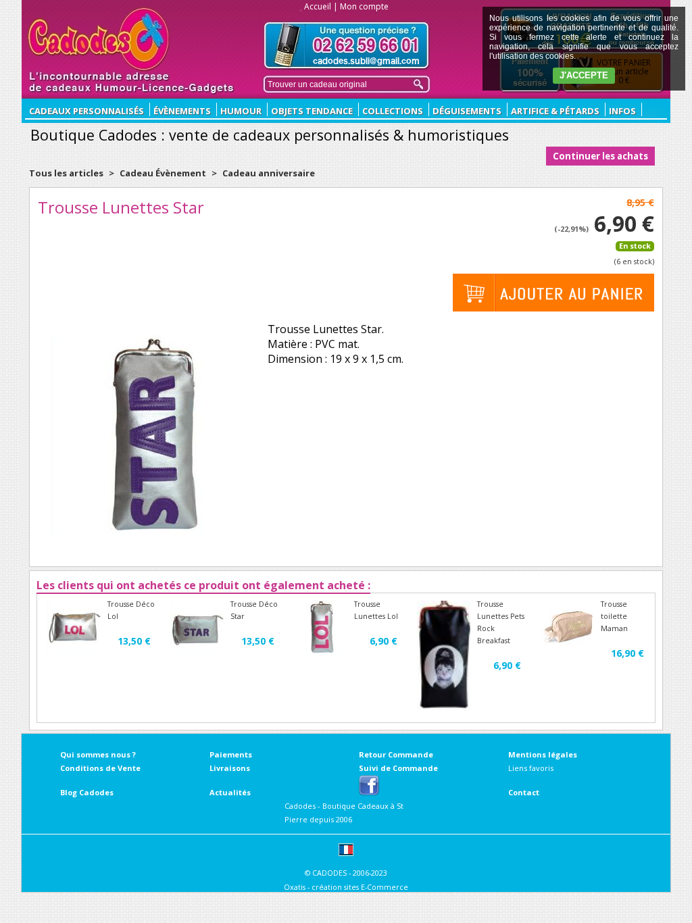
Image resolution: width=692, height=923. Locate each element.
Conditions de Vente (100, 768)
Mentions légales (542, 754)
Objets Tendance (312, 111)
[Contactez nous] (346, 46)
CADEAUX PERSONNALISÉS (86, 111)
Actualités (230, 792)
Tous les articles (66, 173)
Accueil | (321, 6)
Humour (241, 111)
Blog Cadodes (87, 792)
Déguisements (466, 111)
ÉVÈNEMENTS (182, 111)
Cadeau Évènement (164, 173)
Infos (622, 111)
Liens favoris (530, 768)
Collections (392, 111)
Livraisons (229, 768)
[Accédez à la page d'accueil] (99, 39)
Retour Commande (396, 754)
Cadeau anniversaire (268, 173)
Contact (523, 792)
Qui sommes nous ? (98, 754)
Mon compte (364, 6)
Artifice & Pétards (555, 111)
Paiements (230, 754)
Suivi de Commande (398, 768)
